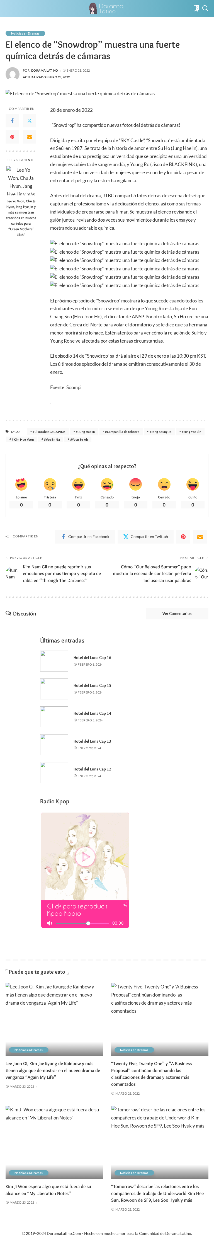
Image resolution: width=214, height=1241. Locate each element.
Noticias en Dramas (25, 33)
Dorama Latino (44, 70)
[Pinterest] (12, 137)
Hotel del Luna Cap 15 (92, 685)
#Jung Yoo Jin (191, 431)
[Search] (205, 8)
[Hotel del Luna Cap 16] (54, 661)
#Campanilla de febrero (122, 431)
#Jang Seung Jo (161, 431)
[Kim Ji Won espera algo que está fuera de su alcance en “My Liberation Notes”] (54, 1142)
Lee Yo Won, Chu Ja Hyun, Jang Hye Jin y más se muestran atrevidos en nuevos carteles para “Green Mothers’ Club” (21, 218)
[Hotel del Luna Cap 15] (54, 688)
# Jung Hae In (85, 431)
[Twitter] (29, 120)
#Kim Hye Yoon (23, 439)
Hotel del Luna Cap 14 (92, 713)
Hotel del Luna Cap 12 (92, 769)
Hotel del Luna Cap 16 (92, 657)
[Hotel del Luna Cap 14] (54, 716)
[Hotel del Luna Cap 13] (54, 744)
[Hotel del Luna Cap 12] (54, 772)
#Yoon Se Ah (79, 439)
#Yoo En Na (52, 439)
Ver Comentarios (177, 613)
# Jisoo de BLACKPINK (49, 431)
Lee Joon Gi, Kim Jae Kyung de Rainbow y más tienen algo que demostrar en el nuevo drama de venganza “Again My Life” (53, 1070)
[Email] (29, 137)
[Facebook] (12, 120)
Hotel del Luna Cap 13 (92, 741)
